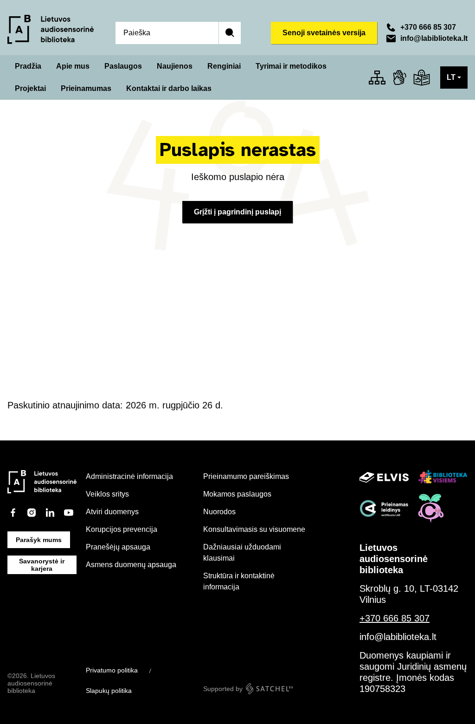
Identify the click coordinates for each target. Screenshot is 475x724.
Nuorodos (219, 512)
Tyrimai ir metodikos (291, 66)
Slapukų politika (109, 690)
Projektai (30, 88)
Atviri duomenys (112, 512)
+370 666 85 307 (428, 27)
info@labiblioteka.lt (434, 38)
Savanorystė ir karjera (41, 564)
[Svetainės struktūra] (377, 77)
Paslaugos (123, 66)
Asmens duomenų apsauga (131, 565)
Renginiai (224, 66)
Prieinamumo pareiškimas (246, 476)
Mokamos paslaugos (237, 494)
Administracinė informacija (129, 476)
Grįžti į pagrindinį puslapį (237, 212)
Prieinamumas (86, 88)
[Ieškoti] (229, 33)
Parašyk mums (39, 539)
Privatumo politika (112, 670)
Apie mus (73, 66)
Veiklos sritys (107, 494)
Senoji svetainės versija (324, 33)
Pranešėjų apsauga (118, 547)
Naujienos (175, 66)
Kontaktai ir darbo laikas (169, 88)
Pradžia (28, 66)
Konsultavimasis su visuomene (254, 529)
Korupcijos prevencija (121, 529)
